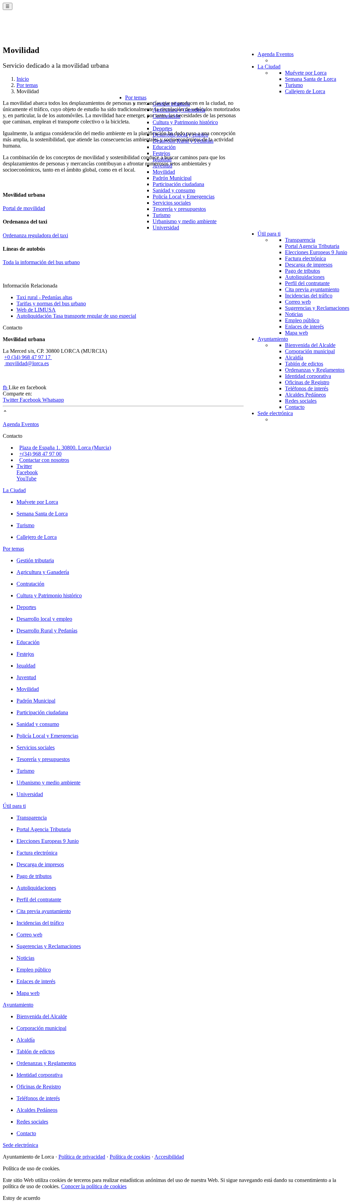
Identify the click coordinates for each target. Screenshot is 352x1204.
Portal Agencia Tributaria (312, 246)
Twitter (11, 400)
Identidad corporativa (308, 376)
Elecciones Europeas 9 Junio (316, 252)
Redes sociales (301, 401)
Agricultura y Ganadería (42, 572)
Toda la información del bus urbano (41, 262)
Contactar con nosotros (44, 460)
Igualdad (25, 666)
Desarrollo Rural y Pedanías (46, 630)
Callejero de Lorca (305, 91)
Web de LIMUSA (36, 310)
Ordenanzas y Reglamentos (314, 370)
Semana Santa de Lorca (310, 79)
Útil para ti (268, 234)
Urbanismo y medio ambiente (185, 221)
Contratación (30, 584)
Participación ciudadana (178, 184)
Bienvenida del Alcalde (310, 345)
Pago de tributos (302, 271)
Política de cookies (130, 1157)
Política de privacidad (81, 1157)
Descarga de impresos (308, 265)
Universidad (166, 227)
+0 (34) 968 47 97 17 (28, 357)
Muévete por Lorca (306, 73)
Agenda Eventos (275, 54)
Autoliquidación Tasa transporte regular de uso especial (76, 316)
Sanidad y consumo (174, 190)
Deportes (162, 128)
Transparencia (300, 240)
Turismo (294, 85)
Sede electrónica (275, 413)
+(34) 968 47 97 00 (40, 454)
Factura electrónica (305, 258)
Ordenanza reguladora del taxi (35, 235)
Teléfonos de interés (306, 388)
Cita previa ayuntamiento (312, 289)
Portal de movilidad (24, 208)
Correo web (298, 302)
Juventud (26, 677)
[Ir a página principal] (43, 31)
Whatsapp (53, 400)
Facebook (31, 400)
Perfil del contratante (307, 283)
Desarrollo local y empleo (44, 619)
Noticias (294, 314)
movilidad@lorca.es (26, 363)
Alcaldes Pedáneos (305, 395)
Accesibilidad (169, 1157)
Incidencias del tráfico (308, 296)
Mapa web (296, 333)
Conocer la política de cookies (93, 1186)
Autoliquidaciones (304, 277)
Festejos (161, 153)
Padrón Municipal (172, 178)
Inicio (22, 79)
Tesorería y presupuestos (179, 209)
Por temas (135, 97)
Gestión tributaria (35, 560)
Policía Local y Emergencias (183, 196)
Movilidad (164, 172)
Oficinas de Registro (307, 382)
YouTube (26, 478)
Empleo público (302, 320)
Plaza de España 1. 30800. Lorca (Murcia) (65, 448)
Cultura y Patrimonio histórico (185, 122)
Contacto (295, 407)
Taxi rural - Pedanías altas (44, 297)
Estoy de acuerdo (21, 1198)
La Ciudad (268, 66)
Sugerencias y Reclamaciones (317, 308)
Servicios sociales (172, 203)
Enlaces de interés (304, 326)
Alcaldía (294, 357)
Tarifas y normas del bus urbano (51, 303)
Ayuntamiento (272, 339)
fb (6, 387)
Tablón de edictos (304, 364)
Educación (164, 147)
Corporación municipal (310, 351)
